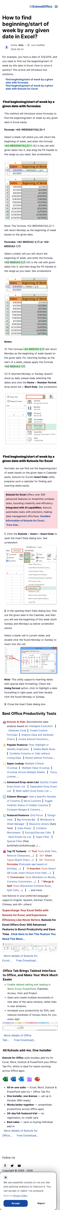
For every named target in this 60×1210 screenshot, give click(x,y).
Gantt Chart (22, 859)
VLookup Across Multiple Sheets (26, 772)
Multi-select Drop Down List (32, 790)
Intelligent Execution (41, 726)
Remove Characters (18, 855)
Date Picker (24, 828)
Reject (41, 1203)
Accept (16, 1203)
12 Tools (36, 851)
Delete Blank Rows (44, 749)
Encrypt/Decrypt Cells (38, 832)
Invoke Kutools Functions (32, 739)
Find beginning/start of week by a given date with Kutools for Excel (29, 87)
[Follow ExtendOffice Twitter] (12, 1165)
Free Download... (27, 960)
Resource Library (39, 823)
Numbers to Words (44, 877)
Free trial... (13, 524)
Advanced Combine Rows (36, 885)
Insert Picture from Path (33, 872)
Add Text (51, 851)
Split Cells (13, 890)
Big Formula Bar (26, 819)
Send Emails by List (19, 836)
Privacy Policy (20, 1195)
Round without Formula (38, 757)
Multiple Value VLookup (36, 767)
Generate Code (17, 730)
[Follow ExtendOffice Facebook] (5, 1165)
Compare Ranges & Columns (23, 809)
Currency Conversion (19, 881)
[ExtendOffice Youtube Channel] (19, 1165)
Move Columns (32, 800)
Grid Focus (36, 815)
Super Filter (42, 836)
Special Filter (14, 841)
